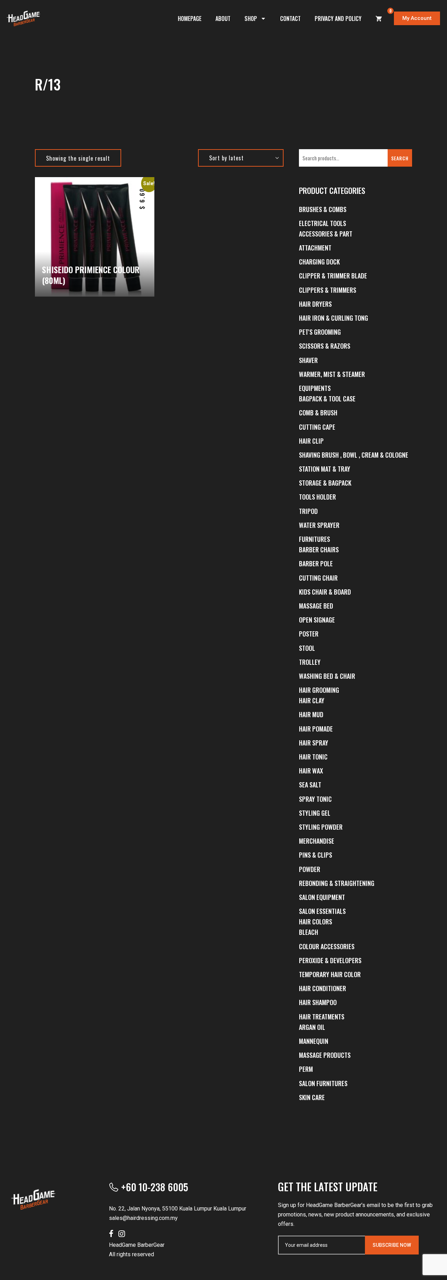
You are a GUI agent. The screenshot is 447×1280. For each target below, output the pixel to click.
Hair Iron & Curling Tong (333, 317)
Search (400, 158)
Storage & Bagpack (325, 482)
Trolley (310, 662)
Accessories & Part (325, 233)
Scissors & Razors (324, 345)
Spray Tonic (315, 798)
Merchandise (316, 840)
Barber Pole (316, 563)
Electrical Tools (322, 223)
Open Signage (317, 619)
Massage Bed (316, 605)
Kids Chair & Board (325, 591)
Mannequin (313, 1041)
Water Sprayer (319, 525)
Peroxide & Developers (330, 960)
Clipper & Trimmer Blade (333, 275)
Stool (307, 648)
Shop (250, 18)
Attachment (315, 247)
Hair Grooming (319, 689)
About (222, 18)
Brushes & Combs (322, 209)
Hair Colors (315, 921)
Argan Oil (312, 1027)
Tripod (308, 511)
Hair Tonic (313, 756)
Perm (306, 1069)
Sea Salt (310, 784)
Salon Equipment (322, 897)
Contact (290, 18)
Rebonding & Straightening (336, 883)
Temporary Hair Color (330, 974)
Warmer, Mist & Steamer (332, 374)
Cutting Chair (318, 577)
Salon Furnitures (323, 1083)
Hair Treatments (321, 1016)
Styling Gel (314, 812)
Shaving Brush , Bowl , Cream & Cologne (353, 454)
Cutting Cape (317, 426)
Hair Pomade (316, 728)
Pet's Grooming (320, 331)
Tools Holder (317, 496)
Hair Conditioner (322, 988)
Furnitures (314, 539)
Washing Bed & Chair (327, 676)
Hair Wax (311, 770)
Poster (308, 633)
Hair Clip (311, 440)
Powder (309, 869)
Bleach (308, 932)
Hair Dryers (315, 303)
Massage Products (325, 1055)
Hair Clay (311, 700)
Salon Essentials (322, 911)
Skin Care (312, 1097)
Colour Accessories (326, 946)
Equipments (315, 388)
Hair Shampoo (318, 1002)
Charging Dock (319, 261)
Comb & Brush (318, 412)
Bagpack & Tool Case (327, 398)
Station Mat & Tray (324, 468)
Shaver (308, 360)
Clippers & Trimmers (327, 289)
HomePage (189, 18)
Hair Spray (313, 742)
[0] (378, 18)
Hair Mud (311, 714)
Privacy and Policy (338, 18)
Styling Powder (321, 826)
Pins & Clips (315, 854)
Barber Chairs (319, 549)
